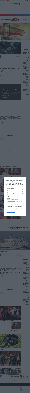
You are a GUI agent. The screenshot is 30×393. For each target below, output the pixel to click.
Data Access (15, 214)
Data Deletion (11, 214)
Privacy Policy (18, 214)
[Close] (25, 178)
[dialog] (15, 196)
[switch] (22, 189)
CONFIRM (11, 212)
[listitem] (15, 188)
